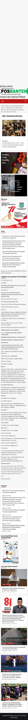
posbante (5, 591)
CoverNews (23, 715)
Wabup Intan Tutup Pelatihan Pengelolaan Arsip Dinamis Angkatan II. (13, 237)
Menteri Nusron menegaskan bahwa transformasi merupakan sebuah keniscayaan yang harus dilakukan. (12, 258)
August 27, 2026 (12, 623)
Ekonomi (8, 584)
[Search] (25, 101)
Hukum (8, 670)
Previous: (13, 144)
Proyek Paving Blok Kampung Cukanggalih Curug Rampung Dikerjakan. (13, 252)
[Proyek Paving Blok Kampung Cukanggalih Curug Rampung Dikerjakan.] (14, 636)
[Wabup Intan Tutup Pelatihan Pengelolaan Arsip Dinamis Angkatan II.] (14, 577)
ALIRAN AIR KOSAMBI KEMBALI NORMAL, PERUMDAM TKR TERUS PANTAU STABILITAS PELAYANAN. (13, 264)
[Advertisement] (14, 14)
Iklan (9, 611)
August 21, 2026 (12, 679)
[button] (2, 101)
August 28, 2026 (12, 591)
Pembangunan (11, 643)
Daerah (4, 584)
